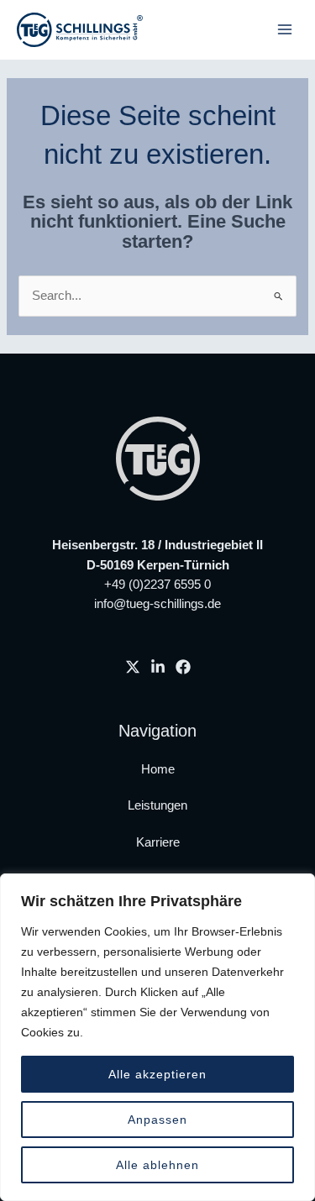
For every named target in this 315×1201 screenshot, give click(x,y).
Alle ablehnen (157, 1165)
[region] (157, 1037)
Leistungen (157, 805)
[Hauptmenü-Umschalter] (284, 29)
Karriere (158, 842)
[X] (132, 666)
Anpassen (157, 1119)
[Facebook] (183, 666)
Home (158, 769)
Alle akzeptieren (157, 1074)
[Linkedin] (157, 666)
